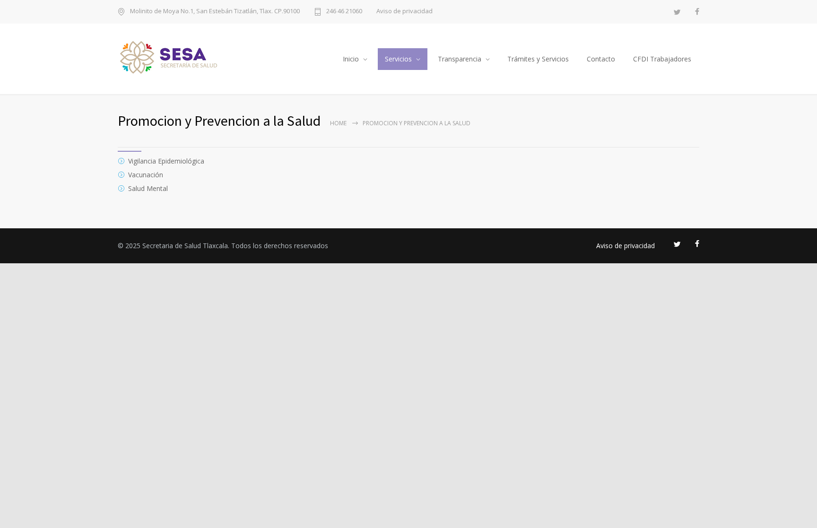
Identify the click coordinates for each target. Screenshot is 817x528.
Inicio (351, 58)
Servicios (398, 58)
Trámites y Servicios (538, 58)
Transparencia (459, 58)
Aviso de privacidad (404, 11)
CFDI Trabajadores (662, 58)
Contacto (601, 58)
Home (338, 123)
